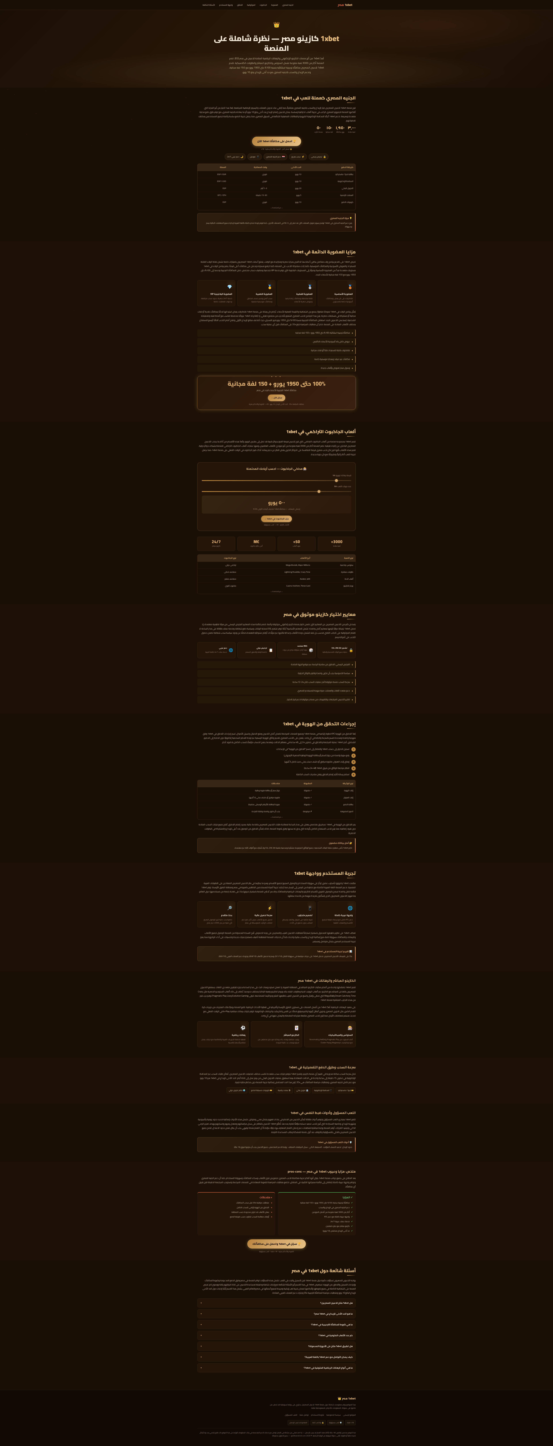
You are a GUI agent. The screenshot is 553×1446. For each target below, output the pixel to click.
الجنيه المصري (287, 5)
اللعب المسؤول (291, 1415)
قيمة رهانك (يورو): (342, 475)
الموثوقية (251, 5)
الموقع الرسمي (349, 1415)
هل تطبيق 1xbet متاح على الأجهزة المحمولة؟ (276, 1346)
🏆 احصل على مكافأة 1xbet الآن (276, 141)
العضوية (274, 5)
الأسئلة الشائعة (208, 5)
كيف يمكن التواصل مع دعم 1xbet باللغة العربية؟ (276, 1357)
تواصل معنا (304, 1415)
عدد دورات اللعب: (342, 486)
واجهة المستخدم (226, 5)
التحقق (240, 5)
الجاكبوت (263, 5)
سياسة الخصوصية (333, 1415)
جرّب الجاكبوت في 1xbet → (276, 519)
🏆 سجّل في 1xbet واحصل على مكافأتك (276, 1243)
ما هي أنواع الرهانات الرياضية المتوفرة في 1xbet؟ (276, 1368)
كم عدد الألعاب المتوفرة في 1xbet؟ (276, 1335)
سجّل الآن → (276, 398)
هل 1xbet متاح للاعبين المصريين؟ (276, 1303)
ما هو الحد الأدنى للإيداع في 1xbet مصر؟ (276, 1314)
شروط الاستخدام (317, 1415)
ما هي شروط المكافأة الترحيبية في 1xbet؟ (276, 1324)
